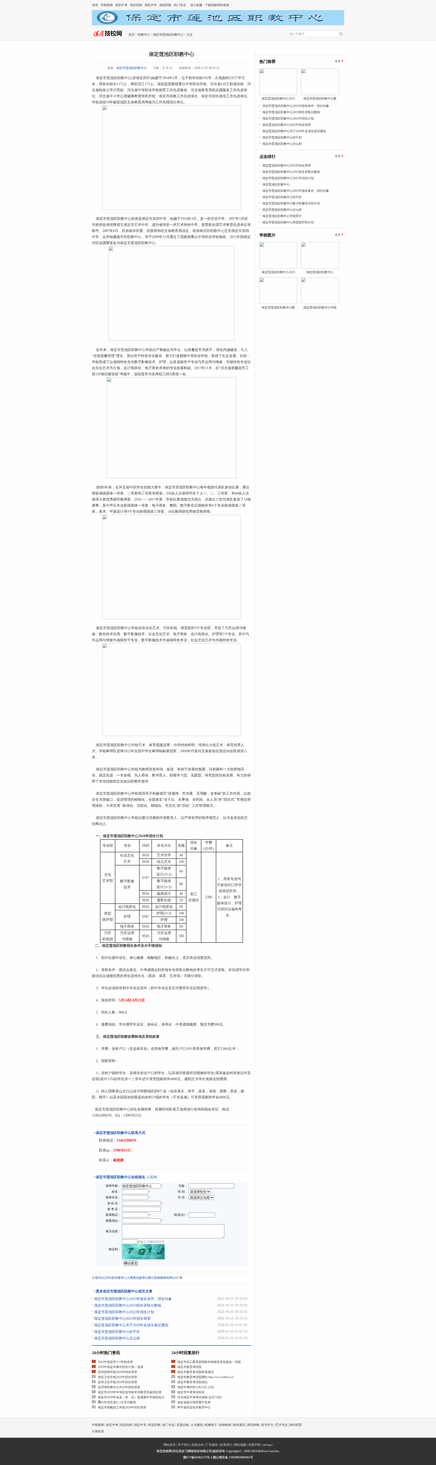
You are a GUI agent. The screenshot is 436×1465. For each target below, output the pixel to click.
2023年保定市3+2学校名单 (115, 1362)
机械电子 (211, 1425)
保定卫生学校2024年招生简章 (117, 1377)
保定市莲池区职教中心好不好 (117, 1332)
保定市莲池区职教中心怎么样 (117, 1338)
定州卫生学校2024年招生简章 (117, 1382)
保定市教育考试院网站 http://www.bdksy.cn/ (205, 1377)
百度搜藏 (157, 1278)
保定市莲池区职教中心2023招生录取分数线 (127, 1305)
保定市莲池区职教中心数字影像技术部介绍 (291, 203)
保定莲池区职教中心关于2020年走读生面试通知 (131, 1325)
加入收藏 (196, 5)
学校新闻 (107, 5)
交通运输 (183, 1425)
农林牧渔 (225, 1425)
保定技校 (136, 5)
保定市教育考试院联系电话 (195, 1372)
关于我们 (184, 1445)
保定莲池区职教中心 (276, 184)
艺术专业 (282, 1425)
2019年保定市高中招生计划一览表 (120, 1367)
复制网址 (169, 1278)
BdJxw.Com (266, 1451)
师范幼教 (253, 1425)
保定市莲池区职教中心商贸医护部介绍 (288, 222)
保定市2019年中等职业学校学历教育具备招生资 (129, 1392)
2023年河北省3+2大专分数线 (117, 1402)
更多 (338, 61)
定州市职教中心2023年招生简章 (119, 1387)
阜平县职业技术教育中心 (194, 1407)
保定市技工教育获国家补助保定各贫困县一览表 (209, 1362)
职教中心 (144, 34)
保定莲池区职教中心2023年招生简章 (122, 1318)
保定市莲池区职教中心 (168, 34)
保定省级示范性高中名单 (194, 1402)
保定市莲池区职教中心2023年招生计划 (124, 1312)
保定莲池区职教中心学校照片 (282, 216)
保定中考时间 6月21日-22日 (195, 1387)
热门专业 (180, 5)
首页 (95, 5)
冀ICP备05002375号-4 (197, 1457)
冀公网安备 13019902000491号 (233, 1457)
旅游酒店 (239, 1425)
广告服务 (212, 1445)
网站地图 (240, 1445)
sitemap (266, 1445)
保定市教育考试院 (189, 1367)
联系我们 (226, 1445)
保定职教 (165, 5)
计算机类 (98, 1431)
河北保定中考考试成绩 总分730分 (199, 1397)
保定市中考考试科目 (191, 1392)
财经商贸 (296, 1425)
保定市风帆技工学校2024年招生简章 (122, 1407)
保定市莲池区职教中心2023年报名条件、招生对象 (133, 1299)
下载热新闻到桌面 (217, 5)
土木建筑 (197, 1425)
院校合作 (198, 1445)
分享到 (96, 1278)
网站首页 (170, 1445)
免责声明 (254, 1445)
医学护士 (267, 1425)
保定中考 (121, 5)
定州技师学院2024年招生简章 (117, 1372)
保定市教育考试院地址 (192, 1382)
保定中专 (151, 5)
